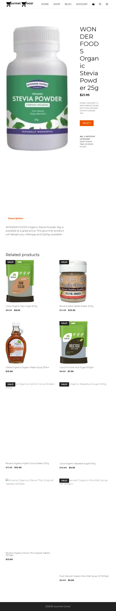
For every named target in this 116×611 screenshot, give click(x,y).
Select (87, 123)
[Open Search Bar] (100, 4)
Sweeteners (86, 142)
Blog (68, 4)
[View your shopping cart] (93, 4)
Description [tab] (15, 218)
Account (82, 4)
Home (45, 4)
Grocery (91, 103)
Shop (56, 4)
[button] (107, 4)
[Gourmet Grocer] (20, 4)
